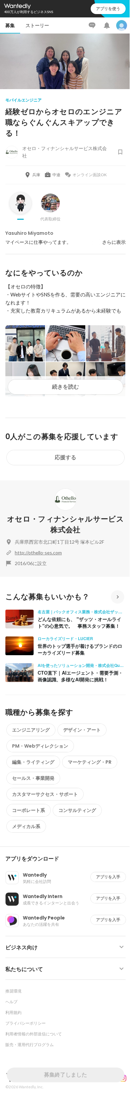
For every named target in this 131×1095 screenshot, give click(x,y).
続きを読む (65, 387)
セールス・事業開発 (33, 778)
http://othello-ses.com (38, 552)
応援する (65, 457)
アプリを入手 (108, 877)
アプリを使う (108, 8)
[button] (68, 859)
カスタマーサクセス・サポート (45, 794)
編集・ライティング (33, 762)
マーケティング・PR (90, 762)
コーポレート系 (28, 810)
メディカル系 (26, 826)
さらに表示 (114, 242)
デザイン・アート (82, 730)
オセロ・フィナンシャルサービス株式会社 (65, 524)
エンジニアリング (31, 730)
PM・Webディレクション (40, 746)
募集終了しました (65, 1075)
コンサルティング (77, 810)
